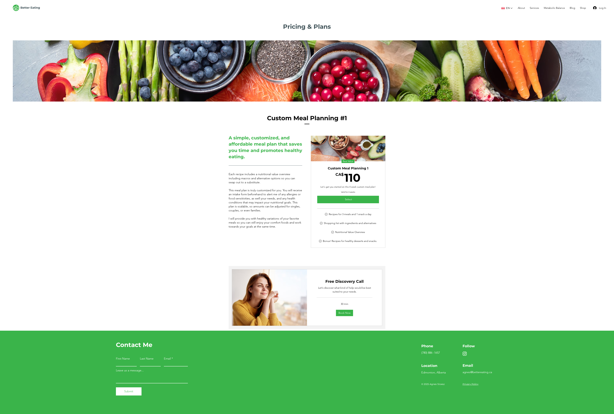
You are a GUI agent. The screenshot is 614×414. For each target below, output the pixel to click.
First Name (123, 358)
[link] (344, 281)
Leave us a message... (130, 370)
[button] (344, 313)
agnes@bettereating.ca (477, 372)
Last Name (147, 358)
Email (167, 358)
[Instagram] (464, 353)
